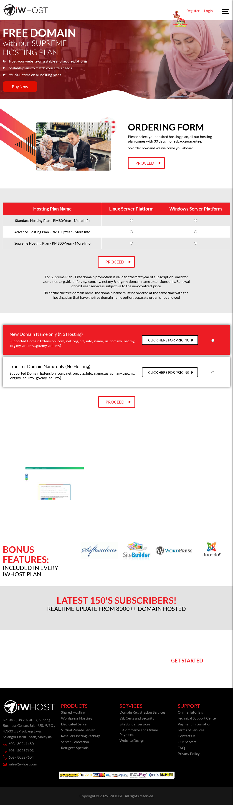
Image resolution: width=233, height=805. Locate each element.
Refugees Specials (75, 747)
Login (208, 10)
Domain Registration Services (142, 712)
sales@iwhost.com (22, 764)
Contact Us (186, 736)
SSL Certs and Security (136, 718)
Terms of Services (191, 730)
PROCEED (115, 401)
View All (116, 446)
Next (227, 490)
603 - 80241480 (21, 743)
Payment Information (194, 724)
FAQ (181, 747)
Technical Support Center (197, 718)
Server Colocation (75, 742)
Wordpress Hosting (76, 718)
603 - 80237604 (21, 757)
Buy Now (20, 86)
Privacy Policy (189, 753)
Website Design (131, 740)
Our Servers (187, 742)
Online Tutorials (190, 712)
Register (193, 10)
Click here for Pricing (169, 340)
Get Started (187, 660)
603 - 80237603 (21, 750)
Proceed (144, 163)
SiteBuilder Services (134, 724)
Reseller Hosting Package (80, 736)
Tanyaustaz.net (105, 500)
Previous (5, 490)
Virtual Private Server (78, 730)
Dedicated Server (74, 724)
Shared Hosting (73, 712)
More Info (82, 220)
